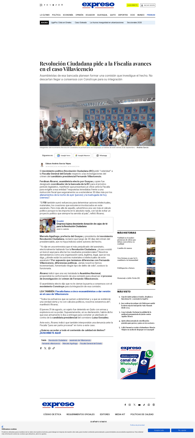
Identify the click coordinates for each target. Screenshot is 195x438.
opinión (79, 15)
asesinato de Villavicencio (80, 340)
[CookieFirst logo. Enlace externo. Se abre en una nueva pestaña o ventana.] (2, 427)
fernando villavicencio (51, 343)
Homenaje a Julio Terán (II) (128, 278)
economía (68, 15)
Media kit (120, 414)
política (56, 15)
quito (113, 15)
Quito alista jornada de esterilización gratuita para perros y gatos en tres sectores (137, 322)
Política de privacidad (137, 425)
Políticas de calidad (142, 414)
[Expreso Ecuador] (58, 407)
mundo (140, 15)
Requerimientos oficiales (81, 414)
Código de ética (52, 414)
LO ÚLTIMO (45, 15)
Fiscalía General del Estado (91, 343)
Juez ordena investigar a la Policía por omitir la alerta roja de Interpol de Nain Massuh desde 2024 (138, 305)
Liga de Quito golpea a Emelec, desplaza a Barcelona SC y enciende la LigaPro (137, 297)
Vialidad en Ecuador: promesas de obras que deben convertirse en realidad (126, 241)
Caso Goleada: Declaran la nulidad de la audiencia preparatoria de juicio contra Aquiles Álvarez (136, 314)
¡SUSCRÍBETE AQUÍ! (50, 333)
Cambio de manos (124, 248)
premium (151, 15)
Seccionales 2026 (134, 22)
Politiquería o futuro (126, 268)
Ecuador (90, 15)
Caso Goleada (81, 22)
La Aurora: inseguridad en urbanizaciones (107, 22)
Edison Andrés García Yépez (58, 163)
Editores (105, 414)
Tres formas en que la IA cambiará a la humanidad (127, 259)
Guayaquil (102, 15)
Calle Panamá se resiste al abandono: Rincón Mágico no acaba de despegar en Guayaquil (138, 328)
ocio (132, 15)
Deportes (123, 15)
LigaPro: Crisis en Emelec (61, 22)
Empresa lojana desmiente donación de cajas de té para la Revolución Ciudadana (82, 225)
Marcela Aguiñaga (70, 343)
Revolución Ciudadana (58, 340)
